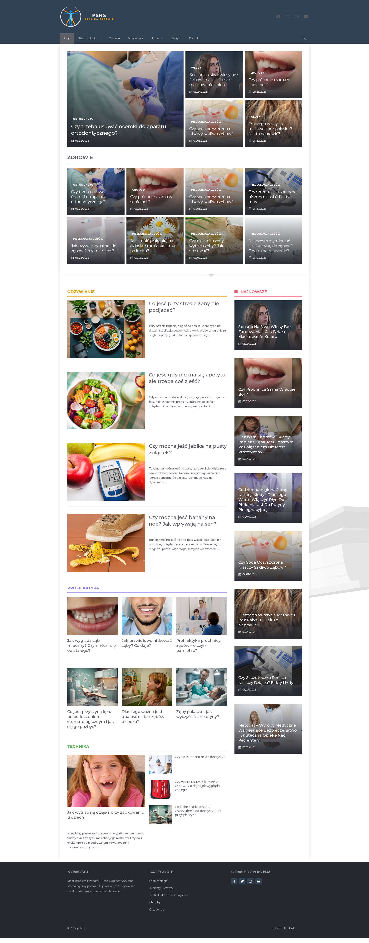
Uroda (155, 38)
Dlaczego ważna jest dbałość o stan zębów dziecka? (143, 716)
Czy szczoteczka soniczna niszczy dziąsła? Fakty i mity (272, 196)
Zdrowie (114, 38)
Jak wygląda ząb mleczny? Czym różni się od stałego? (91, 645)
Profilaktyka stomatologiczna (168, 895)
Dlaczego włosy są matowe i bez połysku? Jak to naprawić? (270, 128)
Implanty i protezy (161, 888)
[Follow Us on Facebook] (234, 881)
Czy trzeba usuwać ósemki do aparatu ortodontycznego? (88, 196)
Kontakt (194, 38)
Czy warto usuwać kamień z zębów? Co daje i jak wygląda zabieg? (197, 786)
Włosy (196, 67)
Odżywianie (135, 38)
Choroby (257, 72)
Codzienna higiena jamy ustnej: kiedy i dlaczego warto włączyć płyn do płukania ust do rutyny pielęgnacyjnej (262, 500)
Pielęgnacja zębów (206, 121)
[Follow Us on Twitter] (242, 881)
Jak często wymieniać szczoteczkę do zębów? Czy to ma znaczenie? (270, 245)
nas (277, 928)
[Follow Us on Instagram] (250, 881)
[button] (304, 38)
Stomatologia (87, 38)
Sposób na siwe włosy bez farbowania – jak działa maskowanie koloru (213, 79)
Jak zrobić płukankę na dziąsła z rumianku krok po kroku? (152, 245)
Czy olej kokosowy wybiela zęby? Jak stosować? (206, 245)
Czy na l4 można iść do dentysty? (200, 757)
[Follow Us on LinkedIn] (258, 881)
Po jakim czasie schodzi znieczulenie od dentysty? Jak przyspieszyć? (198, 811)
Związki (176, 38)
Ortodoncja (83, 118)
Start (67, 38)
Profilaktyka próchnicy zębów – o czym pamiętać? (198, 645)
